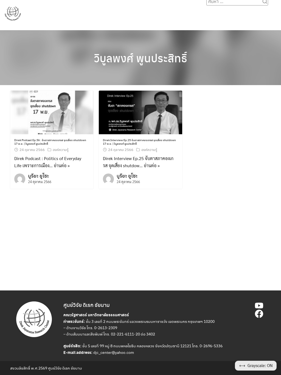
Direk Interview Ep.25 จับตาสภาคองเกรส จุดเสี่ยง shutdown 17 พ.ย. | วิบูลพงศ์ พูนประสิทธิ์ (139, 141)
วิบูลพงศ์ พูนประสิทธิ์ (140, 58)
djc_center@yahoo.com (113, 352)
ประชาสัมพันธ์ (68, 11)
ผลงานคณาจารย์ (193, 11)
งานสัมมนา (116, 11)
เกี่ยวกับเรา (225, 11)
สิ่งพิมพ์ (165, 11)
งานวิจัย (93, 11)
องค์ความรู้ (142, 11)
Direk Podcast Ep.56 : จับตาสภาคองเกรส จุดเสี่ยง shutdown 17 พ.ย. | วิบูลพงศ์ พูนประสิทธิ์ (50, 141)
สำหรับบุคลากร (254, 11)
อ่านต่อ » (62, 165)
